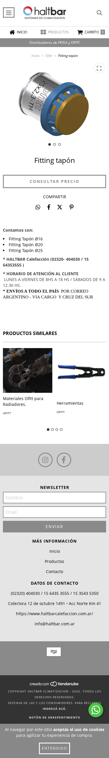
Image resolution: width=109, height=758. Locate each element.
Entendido (54, 748)
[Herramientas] (81, 372)
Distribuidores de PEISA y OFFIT (54, 42)
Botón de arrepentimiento (54, 717)
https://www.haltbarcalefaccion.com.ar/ (54, 613)
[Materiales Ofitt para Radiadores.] (27, 370)
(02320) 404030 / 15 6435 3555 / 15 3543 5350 (55, 593)
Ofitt (48, 55)
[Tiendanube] (54, 685)
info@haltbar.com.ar (55, 623)
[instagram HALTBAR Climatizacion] (45, 460)
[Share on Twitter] (59, 207)
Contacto (54, 571)
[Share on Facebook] (48, 207)
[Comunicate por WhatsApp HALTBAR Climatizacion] (95, 710)
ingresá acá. (55, 709)
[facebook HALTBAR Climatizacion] (64, 460)
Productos (54, 561)
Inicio (35, 55)
